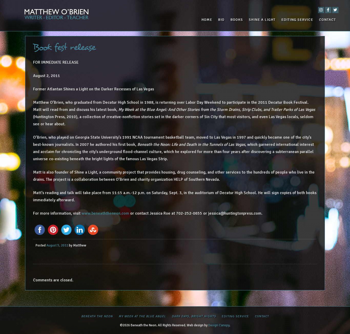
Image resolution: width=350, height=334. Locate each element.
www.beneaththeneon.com (105, 213)
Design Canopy (218, 325)
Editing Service (297, 19)
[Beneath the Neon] (63, 15)
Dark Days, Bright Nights (194, 316)
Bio (221, 19)
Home (206, 19)
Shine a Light (262, 19)
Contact (327, 19)
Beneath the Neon (97, 316)
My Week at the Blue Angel (142, 316)
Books (236, 19)
